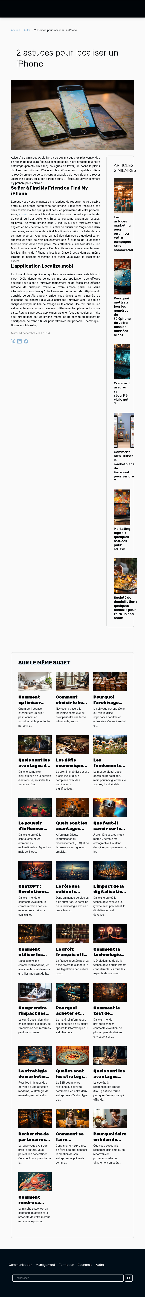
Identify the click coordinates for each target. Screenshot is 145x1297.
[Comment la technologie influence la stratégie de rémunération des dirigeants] (110, 933)
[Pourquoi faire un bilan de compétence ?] (110, 1118)
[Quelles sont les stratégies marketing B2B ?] (72, 1055)
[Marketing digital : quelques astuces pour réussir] (122, 507)
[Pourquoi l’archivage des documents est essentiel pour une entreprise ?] (110, 681)
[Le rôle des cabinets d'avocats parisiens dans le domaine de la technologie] (72, 870)
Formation (66, 1265)
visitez (23, 214)
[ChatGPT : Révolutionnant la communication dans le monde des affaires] (35, 870)
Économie (85, 1265)
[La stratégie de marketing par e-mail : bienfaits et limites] (35, 1055)
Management (45, 1265)
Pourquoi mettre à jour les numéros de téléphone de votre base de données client (122, 316)
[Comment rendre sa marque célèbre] (35, 1181)
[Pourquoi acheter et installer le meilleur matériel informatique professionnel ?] (72, 992)
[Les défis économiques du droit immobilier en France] (72, 744)
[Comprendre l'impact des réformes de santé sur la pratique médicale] (35, 992)
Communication (20, 1265)
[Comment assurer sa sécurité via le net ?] (122, 361)
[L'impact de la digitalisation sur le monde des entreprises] (110, 870)
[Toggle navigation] (10, 9)
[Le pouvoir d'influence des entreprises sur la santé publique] (35, 807)
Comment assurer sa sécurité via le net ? (122, 393)
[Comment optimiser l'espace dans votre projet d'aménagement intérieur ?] (35, 681)
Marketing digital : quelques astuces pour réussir (122, 539)
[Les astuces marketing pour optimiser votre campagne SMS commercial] (123, 195)
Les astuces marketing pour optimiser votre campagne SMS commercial (123, 233)
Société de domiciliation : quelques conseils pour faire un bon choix (125, 607)
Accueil (15, 30)
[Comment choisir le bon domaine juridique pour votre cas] (72, 681)
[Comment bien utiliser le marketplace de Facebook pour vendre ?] (124, 430)
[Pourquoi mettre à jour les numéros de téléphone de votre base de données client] (122, 276)
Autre (27, 30)
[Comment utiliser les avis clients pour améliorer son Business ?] (35, 933)
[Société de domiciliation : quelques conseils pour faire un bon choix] (125, 575)
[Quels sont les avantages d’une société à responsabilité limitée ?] (110, 1055)
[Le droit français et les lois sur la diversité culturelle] (72, 933)
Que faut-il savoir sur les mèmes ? (108, 828)
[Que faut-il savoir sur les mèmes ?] (110, 807)
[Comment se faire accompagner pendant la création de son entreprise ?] (72, 1118)
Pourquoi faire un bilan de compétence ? (109, 1139)
